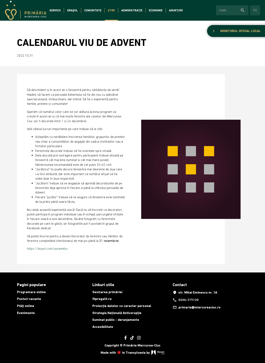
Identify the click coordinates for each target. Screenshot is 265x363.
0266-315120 (186, 300)
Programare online (31, 292)
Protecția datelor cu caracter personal (121, 306)
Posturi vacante (29, 299)
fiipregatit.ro (102, 299)
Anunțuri (176, 10)
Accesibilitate (102, 327)
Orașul (72, 10)
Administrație (131, 10)
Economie (156, 10)
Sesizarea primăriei (107, 292)
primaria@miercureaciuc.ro (196, 307)
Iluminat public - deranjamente (115, 320)
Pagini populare (31, 284)
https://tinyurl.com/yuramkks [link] (47, 248)
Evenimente (26, 313)
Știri (111, 10)
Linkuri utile (103, 284)
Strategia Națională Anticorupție (116, 313)
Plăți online (25, 306)
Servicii (55, 10)
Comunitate (92, 10)
